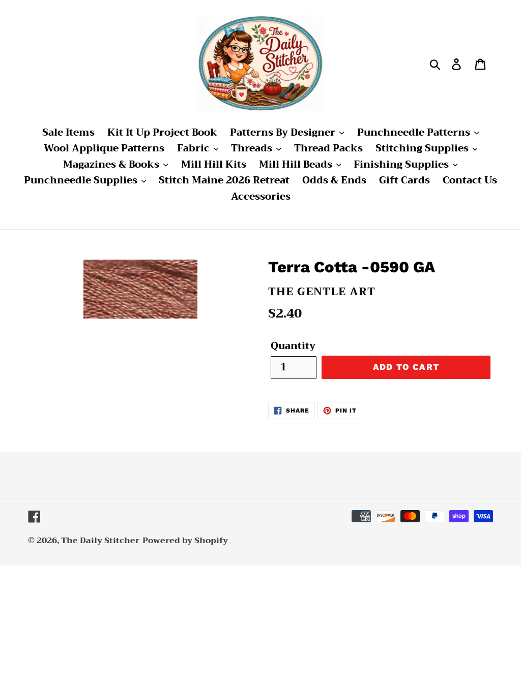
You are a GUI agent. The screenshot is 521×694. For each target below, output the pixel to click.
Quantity (293, 346)
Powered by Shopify (185, 540)
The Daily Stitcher (100, 540)
